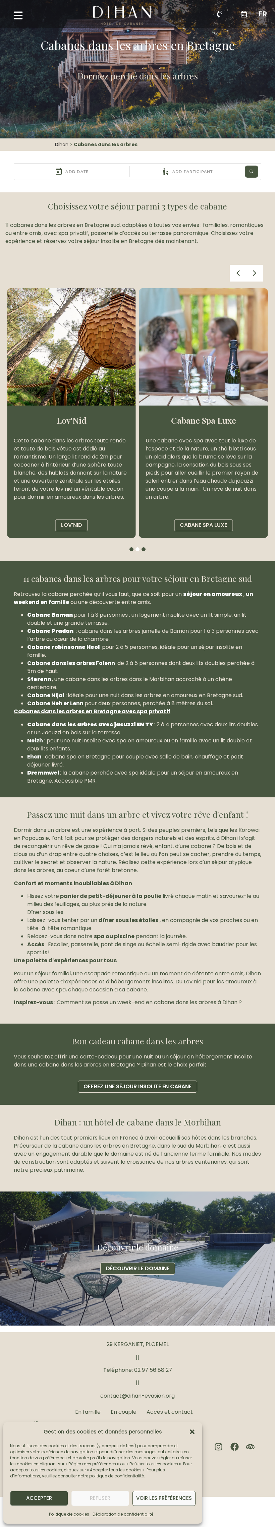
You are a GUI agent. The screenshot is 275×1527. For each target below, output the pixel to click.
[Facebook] (234, 1447)
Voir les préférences (164, 1498)
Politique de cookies (69, 1514)
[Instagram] (218, 1447)
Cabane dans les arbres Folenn (71, 663)
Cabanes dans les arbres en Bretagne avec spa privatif (92, 711)
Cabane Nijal (45, 695)
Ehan (34, 756)
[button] (192, 1431)
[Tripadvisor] (250, 1447)
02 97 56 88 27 (153, 1370)
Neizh (35, 740)
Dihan (61, 144)
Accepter (39, 1498)
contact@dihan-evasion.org (137, 1396)
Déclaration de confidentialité (123, 1514)
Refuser (100, 1498)
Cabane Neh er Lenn (55, 703)
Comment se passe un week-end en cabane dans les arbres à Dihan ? (149, 1002)
